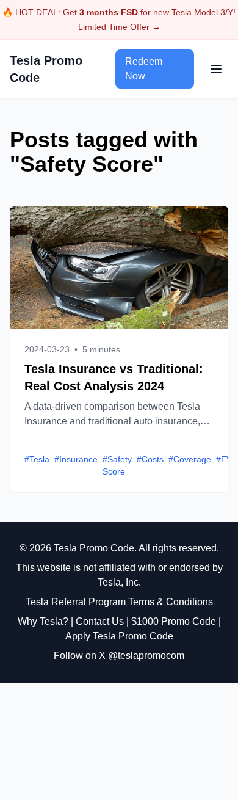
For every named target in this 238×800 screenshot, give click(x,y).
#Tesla (36, 459)
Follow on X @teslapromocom (119, 655)
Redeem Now (143, 68)
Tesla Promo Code (46, 69)
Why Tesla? (43, 621)
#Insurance (76, 459)
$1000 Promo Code (173, 621)
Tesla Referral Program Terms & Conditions (119, 602)
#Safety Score (117, 465)
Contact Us (100, 621)
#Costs (150, 459)
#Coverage (189, 459)
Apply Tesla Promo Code (119, 636)
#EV (224, 459)
